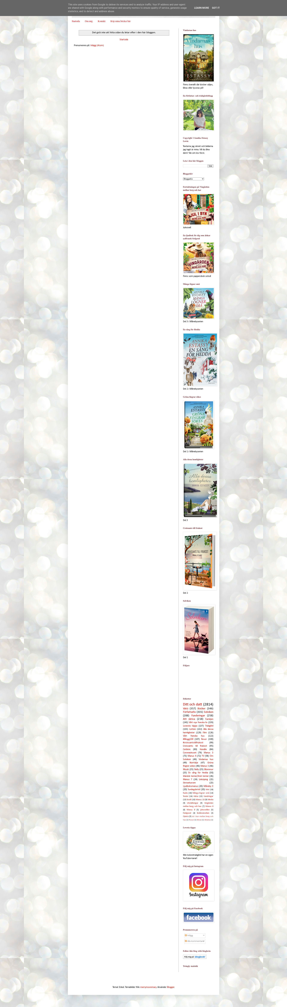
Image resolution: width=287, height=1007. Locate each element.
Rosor (191, 820)
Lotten (192, 729)
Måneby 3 (208, 786)
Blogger (170, 987)
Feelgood (187, 813)
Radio (185, 793)
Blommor (208, 769)
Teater (185, 796)
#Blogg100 (188, 739)
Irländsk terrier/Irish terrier (196, 776)
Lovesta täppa (190, 726)
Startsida (76, 21)
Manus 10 (200, 800)
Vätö (185, 708)
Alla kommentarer (195, 941)
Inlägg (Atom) (97, 45)
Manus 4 (192, 756)
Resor (204, 739)
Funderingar (198, 715)
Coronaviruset (189, 753)
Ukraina (207, 820)
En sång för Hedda (198, 773)
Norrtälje (194, 763)
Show (199, 820)
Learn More (201, 7)
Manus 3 (208, 753)
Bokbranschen (203, 813)
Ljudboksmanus (190, 786)
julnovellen (205, 810)
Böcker (201, 708)
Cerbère (186, 749)
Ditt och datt (192, 704)
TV (203, 756)
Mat (207, 790)
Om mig (89, 21)
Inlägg (190, 935)
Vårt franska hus (194, 736)
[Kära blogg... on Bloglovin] (195, 958)
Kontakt (101, 21)
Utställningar (192, 803)
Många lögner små (201, 793)
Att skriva (189, 719)
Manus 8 (191, 810)
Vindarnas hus (206, 759)
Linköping (203, 779)
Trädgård (209, 726)
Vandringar (208, 796)
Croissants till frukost (195, 746)
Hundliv (203, 749)
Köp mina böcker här (120, 21)
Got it (216, 7)
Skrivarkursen (189, 783)
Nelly (196, 769)
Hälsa (196, 796)
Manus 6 (209, 806)
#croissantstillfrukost (193, 743)
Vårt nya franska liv (198, 722)
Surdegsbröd (194, 789)
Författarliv (189, 712)
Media (210, 800)
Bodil (189, 800)
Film (205, 732)
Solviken (208, 712)
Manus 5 (204, 766)
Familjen (209, 719)
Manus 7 (187, 779)
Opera (185, 816)
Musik (186, 769)
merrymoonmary (148, 987)
